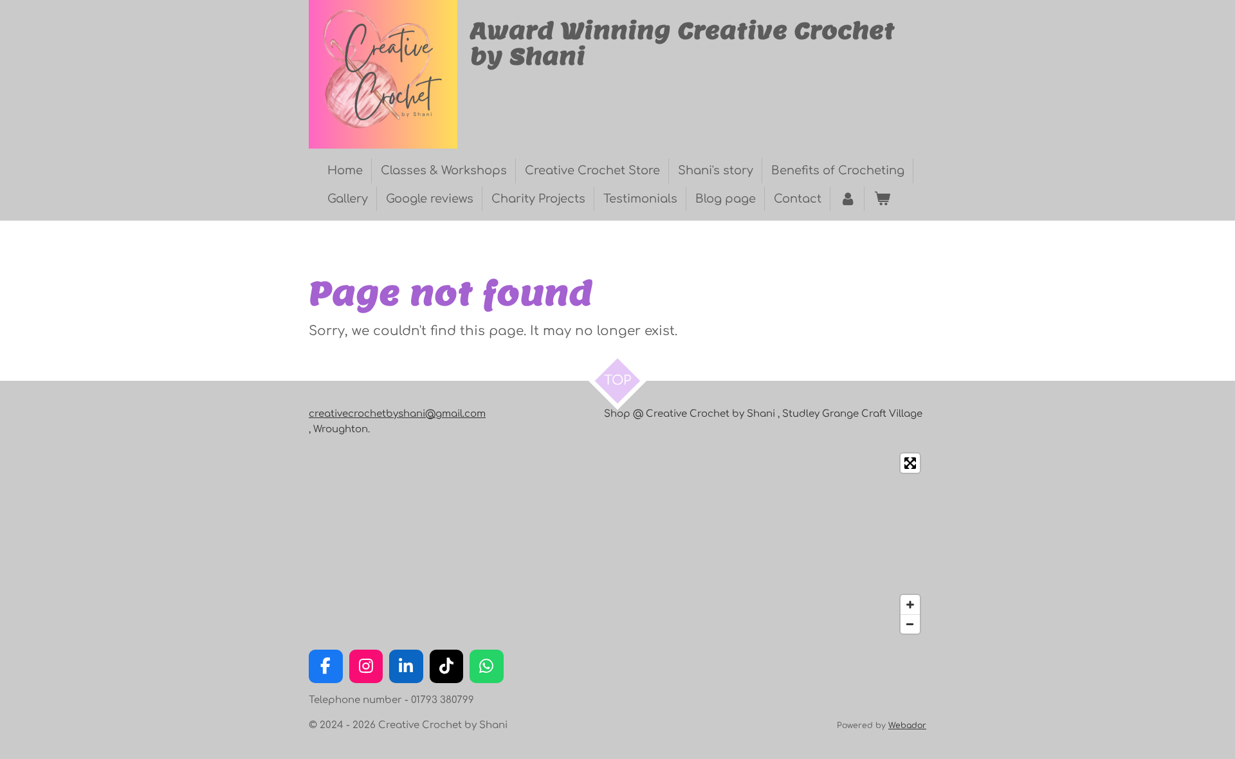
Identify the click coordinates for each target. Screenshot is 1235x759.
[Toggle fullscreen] (910, 463)
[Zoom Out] (910, 624)
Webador (907, 725)
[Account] (847, 199)
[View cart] (881, 199)
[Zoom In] (910, 604)
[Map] (617, 543)
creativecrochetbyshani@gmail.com (397, 413)
